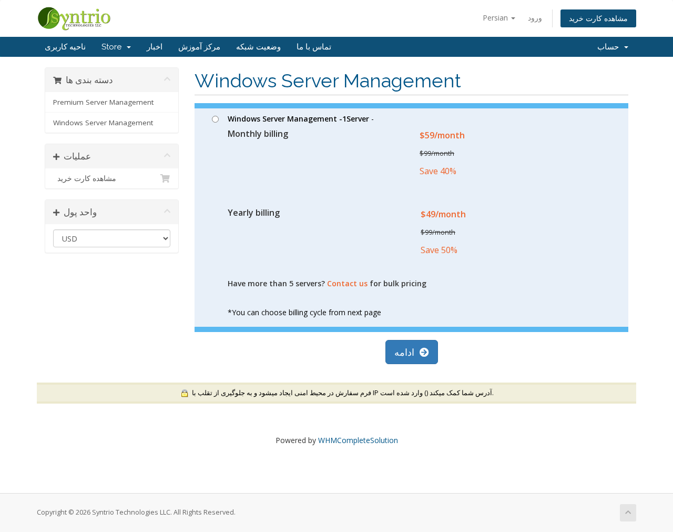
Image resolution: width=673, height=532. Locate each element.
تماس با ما (314, 47)
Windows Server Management (103, 122)
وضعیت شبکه (258, 47)
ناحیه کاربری (65, 47)
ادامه (407, 352)
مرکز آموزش (199, 47)
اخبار (154, 47)
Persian (496, 18)
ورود (535, 18)
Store (113, 47)
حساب (610, 47)
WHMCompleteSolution (358, 440)
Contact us (347, 283)
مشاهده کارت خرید (598, 18)
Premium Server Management (103, 102)
